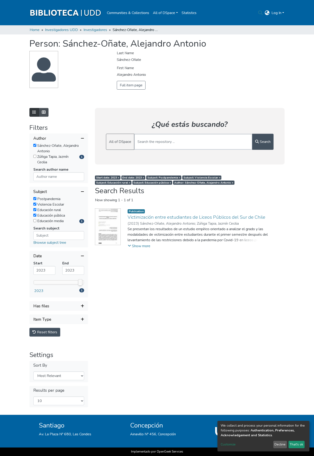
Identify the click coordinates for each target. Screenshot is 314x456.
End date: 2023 (133, 177)
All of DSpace (120, 141)
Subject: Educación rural (113, 182)
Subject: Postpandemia (163, 177)
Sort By (40, 365)
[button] (267, 13)
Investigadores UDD (61, 29)
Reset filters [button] (46, 332)
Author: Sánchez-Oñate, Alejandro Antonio (203, 182)
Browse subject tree (49, 242)
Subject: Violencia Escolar (201, 177)
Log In (276, 12)
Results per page (48, 390)
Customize (228, 444)
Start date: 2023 (107, 177)
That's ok (296, 444)
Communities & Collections (128, 12)
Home (35, 29)
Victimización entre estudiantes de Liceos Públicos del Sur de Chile (196, 217)
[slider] (80, 282)
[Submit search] (260, 13)
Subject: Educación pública (152, 182)
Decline (279, 444)
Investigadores (95, 29)
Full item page (131, 85)
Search (265, 141)
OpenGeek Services (170, 452)
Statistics (189, 12)
